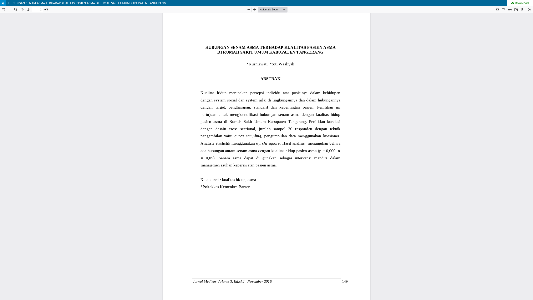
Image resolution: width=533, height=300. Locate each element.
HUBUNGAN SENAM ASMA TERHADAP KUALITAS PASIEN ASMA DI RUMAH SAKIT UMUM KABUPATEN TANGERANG (87, 3)
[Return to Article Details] (3, 3)
